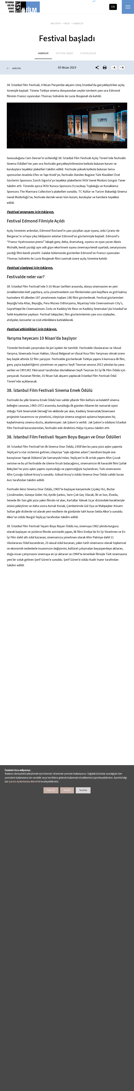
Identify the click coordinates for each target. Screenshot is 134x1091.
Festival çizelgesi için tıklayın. (30, 267)
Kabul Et (51, 790)
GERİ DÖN (16, 68)
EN (113, 7)
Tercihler (83, 790)
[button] (97, 67)
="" (93, 1)
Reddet (67, 790)
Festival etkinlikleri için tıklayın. (32, 329)
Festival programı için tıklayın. (30, 212)
